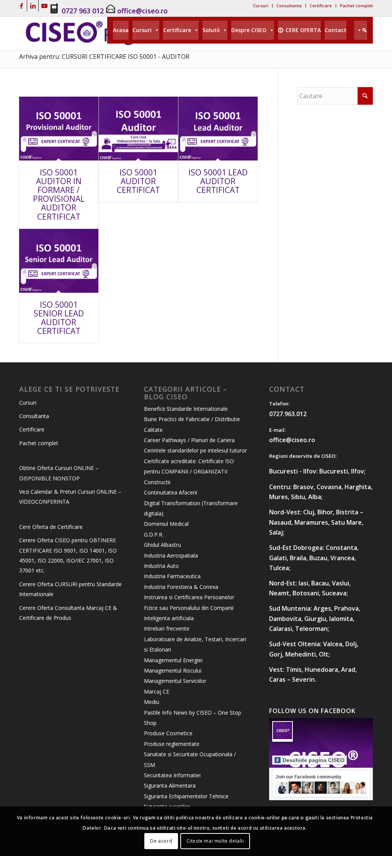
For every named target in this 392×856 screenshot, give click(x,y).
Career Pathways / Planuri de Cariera (189, 440)
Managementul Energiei (173, 660)
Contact (335, 30)
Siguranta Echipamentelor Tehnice (186, 796)
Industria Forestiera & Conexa (181, 586)
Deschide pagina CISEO (314, 760)
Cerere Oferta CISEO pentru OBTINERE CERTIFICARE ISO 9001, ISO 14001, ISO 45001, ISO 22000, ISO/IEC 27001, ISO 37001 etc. (68, 555)
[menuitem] (261, 6)
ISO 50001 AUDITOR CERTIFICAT (138, 181)
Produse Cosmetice (168, 733)
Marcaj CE (156, 691)
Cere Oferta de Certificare (51, 526)
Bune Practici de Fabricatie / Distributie (192, 419)
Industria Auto (161, 565)
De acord (161, 841)
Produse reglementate (171, 743)
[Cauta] (360, 30)
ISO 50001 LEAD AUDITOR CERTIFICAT (218, 181)
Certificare (321, 5)
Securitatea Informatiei (172, 775)
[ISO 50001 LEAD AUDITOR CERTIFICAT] (218, 128)
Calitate (153, 429)
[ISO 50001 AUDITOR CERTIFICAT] (138, 128)
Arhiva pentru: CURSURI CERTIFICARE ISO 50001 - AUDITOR (104, 56)
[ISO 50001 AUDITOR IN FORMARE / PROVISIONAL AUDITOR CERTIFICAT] (58, 128)
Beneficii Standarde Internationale (186, 408)
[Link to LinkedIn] (32, 5)
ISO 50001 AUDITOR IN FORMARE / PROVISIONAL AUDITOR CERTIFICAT (59, 194)
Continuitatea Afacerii (170, 492)
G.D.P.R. (153, 534)
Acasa (121, 30)
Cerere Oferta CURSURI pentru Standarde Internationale (70, 589)
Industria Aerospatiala (171, 555)
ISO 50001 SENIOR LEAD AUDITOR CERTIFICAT (59, 317)
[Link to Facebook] (21, 5)
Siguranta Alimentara (170, 785)
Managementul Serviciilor (175, 680)
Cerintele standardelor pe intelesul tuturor (195, 450)
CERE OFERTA (303, 30)
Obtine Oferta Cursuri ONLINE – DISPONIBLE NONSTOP (58, 472)
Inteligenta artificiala (169, 618)
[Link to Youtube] (44, 5)
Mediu (151, 701)
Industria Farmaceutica (172, 576)
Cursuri (260, 5)
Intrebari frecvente (166, 628)
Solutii (211, 30)
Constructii (157, 482)
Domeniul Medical (166, 523)
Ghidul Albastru (162, 544)
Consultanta (289, 5)
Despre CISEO (248, 30)
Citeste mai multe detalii (215, 841)
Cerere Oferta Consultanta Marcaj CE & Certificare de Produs (68, 612)
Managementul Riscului (172, 670)
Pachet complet (356, 5)
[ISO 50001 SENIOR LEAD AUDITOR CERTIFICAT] (58, 261)
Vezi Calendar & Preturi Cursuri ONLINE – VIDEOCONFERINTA (70, 496)
